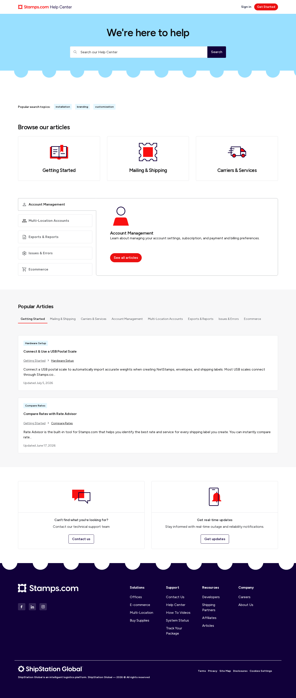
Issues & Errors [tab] (229, 319)
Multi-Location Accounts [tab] (165, 319)
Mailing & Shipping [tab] (63, 319)
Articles (208, 626)
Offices (136, 597)
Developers (211, 597)
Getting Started (59, 170)
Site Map (225, 670)
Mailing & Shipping (148, 170)
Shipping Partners (208, 607)
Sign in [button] (246, 7)
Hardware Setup (62, 361)
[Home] (45, 7)
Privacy (212, 670)
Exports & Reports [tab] (200, 319)
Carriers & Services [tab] (93, 319)
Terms (202, 670)
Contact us (81, 539)
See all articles (126, 258)
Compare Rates (62, 423)
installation (63, 106)
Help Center (175, 605)
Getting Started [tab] (33, 319)
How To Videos (178, 613)
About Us (245, 605)
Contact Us (175, 597)
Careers (244, 597)
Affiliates (209, 618)
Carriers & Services (237, 170)
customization (104, 106)
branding (82, 106)
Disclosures (240, 670)
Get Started (266, 7)
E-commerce (140, 605)
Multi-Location (141, 613)
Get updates (214, 539)
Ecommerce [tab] (252, 319)
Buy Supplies (139, 620)
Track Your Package (174, 630)
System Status (177, 620)
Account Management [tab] (127, 319)
